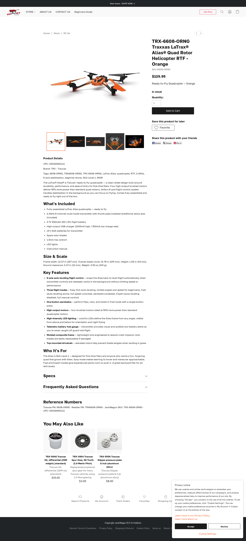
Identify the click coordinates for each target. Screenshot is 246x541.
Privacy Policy (105, 528)
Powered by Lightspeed (123, 533)
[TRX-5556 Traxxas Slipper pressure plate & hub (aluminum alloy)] (109, 440)
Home (46, 33)
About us (156, 528)
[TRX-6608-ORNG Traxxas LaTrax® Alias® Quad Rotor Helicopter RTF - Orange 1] (75, 141)
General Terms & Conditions (82, 528)
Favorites (144, 501)
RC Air (66, 33)
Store (57, 33)
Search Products (80, 501)
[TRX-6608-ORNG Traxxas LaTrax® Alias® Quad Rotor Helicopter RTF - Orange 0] (56, 141)
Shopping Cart (166, 501)
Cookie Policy (143, 528)
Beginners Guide (83, 11)
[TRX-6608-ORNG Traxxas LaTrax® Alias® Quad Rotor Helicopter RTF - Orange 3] (115, 141)
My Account (101, 501)
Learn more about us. (186, 518)
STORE (30, 11)
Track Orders (123, 501)
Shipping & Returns (124, 528)
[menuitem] (197, 33)
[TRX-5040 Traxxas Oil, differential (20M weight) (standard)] (55, 440)
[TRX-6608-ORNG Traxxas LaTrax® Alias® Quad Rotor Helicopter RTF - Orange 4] (134, 141)
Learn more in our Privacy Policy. (192, 515)
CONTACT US (63, 11)
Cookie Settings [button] (207, 533)
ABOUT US (45, 11)
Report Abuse (170, 528)
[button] (13, 11)
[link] (129, 3)
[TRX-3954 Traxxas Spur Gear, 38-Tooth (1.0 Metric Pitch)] (82, 440)
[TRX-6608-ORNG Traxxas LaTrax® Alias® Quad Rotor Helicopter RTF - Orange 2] (95, 141)
